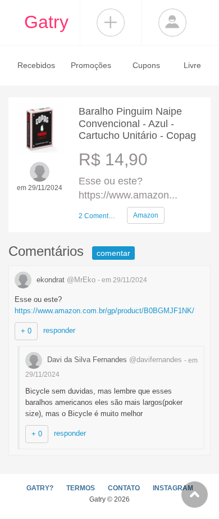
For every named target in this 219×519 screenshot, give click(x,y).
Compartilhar (110, 22)
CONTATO (124, 488)
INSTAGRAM (173, 488)
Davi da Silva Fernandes (113, 359)
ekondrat (64, 280)
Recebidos (36, 65)
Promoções (91, 65)
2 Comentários (98, 216)
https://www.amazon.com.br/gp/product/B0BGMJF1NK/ (104, 310)
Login (172, 22)
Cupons (146, 65)
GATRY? (39, 488)
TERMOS (80, 488)
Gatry (46, 22)
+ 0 (26, 331)
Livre (192, 65)
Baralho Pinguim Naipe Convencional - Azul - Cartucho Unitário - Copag (137, 123)
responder (59, 330)
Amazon (145, 215)
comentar (113, 253)
